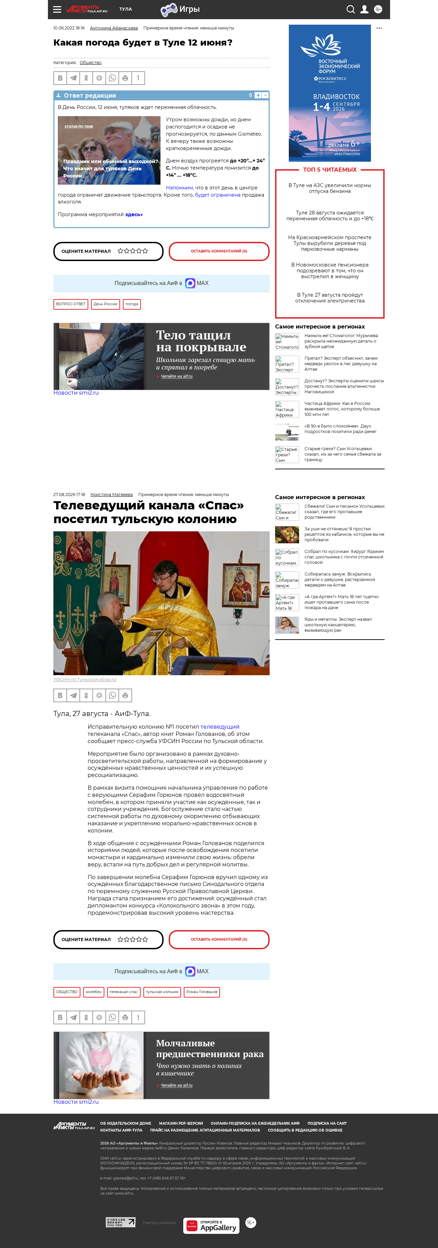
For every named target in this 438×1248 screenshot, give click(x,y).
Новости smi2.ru (76, 393)
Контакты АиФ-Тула (121, 1130)
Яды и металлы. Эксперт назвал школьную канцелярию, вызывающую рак (338, 625)
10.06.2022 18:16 (69, 27)
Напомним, (180, 188)
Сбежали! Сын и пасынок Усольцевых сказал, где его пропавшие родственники (345, 512)
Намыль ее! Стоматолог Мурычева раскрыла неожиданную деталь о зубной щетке (341, 341)
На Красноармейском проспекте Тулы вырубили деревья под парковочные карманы (330, 243)
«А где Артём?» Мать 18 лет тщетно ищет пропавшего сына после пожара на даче (342, 602)
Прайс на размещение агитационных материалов (205, 1130)
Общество (91, 62)
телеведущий (220, 727)
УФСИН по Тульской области (84, 679)
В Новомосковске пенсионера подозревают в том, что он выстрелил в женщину (330, 271)
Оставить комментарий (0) (219, 251)
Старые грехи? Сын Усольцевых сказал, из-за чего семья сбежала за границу (343, 454)
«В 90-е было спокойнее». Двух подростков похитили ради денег (341, 428)
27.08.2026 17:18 (69, 494)
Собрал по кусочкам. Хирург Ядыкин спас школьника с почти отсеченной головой (344, 557)
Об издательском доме (125, 1123)
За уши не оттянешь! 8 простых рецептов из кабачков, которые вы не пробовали (344, 534)
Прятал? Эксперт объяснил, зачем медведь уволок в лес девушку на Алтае (341, 364)
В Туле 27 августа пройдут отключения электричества (330, 298)
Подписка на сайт (327, 1123)
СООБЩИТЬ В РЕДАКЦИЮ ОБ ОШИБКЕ (305, 1130)
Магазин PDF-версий (181, 1123)
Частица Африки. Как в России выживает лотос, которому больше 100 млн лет (342, 409)
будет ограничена (218, 195)
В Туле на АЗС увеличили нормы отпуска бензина (329, 188)
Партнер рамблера (159, 1223)
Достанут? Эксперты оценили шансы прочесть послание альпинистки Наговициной (344, 386)
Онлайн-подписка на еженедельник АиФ (255, 1123)
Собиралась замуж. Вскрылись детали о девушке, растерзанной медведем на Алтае (340, 579)
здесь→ (134, 214)
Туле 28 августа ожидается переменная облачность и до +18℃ (330, 216)
